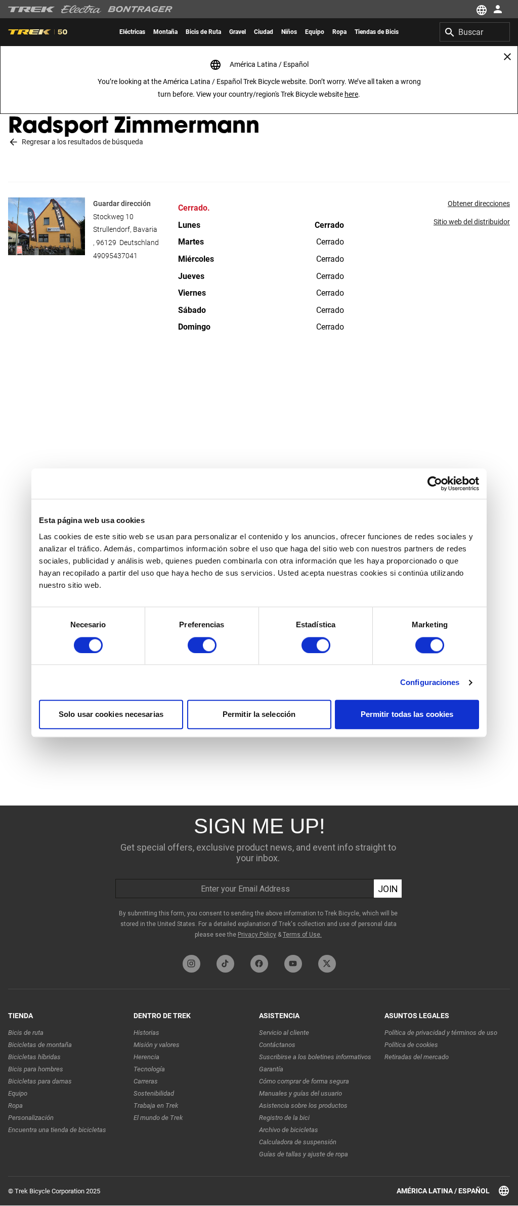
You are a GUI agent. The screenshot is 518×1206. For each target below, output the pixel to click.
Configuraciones (430, 682)
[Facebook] (259, 964)
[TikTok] (225, 964)
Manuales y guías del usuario (300, 1093)
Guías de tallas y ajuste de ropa (303, 1154)
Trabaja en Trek (156, 1105)
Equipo (17, 1093)
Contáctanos (277, 1045)
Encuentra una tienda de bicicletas (57, 1130)
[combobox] (475, 32)
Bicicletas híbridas (34, 1057)
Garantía (271, 1069)
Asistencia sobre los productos (303, 1105)
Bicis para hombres (35, 1069)
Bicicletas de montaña (40, 1045)
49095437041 (115, 256)
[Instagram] (191, 964)
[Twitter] (327, 964)
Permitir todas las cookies (407, 714)
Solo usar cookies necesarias (111, 714)
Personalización (31, 1117)
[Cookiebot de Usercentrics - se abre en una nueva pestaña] (435, 483)
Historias (146, 1032)
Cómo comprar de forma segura (304, 1081)
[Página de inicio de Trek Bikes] (31, 9)
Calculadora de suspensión (297, 1142)
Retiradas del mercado (416, 1057)
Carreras (146, 1081)
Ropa (15, 1105)
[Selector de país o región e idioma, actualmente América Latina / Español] (481, 9)
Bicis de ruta (26, 1032)
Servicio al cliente (284, 1032)
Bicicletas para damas (40, 1081)
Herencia (146, 1057)
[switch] (202, 645)
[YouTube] (293, 964)
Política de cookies (411, 1045)
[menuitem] (132, 32)
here (351, 94)
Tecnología (149, 1069)
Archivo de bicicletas (288, 1130)
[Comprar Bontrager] (140, 9)
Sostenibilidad (154, 1093)
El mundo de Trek (158, 1117)
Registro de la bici (284, 1117)
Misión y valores (157, 1045)
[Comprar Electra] (81, 9)
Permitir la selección (259, 714)
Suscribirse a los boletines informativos (315, 1057)
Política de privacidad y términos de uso (440, 1032)
